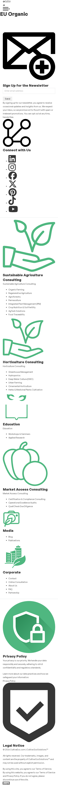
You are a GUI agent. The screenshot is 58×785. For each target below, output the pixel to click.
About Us (12, 585)
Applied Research (16, 437)
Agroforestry (14, 296)
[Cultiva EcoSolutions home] (6, 2)
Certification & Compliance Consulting (26, 499)
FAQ (10, 589)
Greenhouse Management (20, 372)
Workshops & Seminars (19, 434)
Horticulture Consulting (14, 366)
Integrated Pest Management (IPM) (24, 304)
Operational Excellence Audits (22, 502)
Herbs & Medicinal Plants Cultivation (25, 389)
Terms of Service (43, 769)
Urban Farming (15, 382)
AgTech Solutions (16, 311)
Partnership (13, 592)
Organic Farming (16, 289)
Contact (12, 578)
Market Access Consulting (15, 493)
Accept (6, 783)
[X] (12, 186)
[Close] (9, 9)
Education (7, 428)
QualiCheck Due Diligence (20, 506)
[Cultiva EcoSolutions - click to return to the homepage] (24, 23)
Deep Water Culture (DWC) (20, 379)
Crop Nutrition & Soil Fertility (21, 307)
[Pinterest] (12, 194)
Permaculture (14, 300)
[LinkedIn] (12, 161)
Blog (10, 536)
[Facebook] (12, 178)
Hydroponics (14, 375)
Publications (14, 540)
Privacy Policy (9, 681)
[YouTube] (13, 211)
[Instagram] (12, 169)
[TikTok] (12, 203)
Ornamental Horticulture (19, 386)
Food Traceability (16, 314)
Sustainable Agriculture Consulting (19, 284)
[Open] (5, 8)
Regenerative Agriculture (20, 293)
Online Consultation (18, 582)
